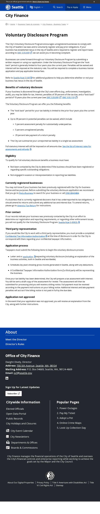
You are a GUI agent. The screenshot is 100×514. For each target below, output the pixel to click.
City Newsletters (19, 436)
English (37, 7)
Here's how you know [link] (41, 2)
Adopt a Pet (66, 418)
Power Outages (68, 408)
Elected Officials (15, 408)
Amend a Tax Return (26, 205)
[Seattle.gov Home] (6, 24)
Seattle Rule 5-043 (21, 77)
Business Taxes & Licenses (29, 24)
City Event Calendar (22, 430)
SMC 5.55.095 (53, 97)
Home (12, 24)
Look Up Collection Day (73, 427)
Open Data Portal (16, 413)
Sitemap (59, 485)
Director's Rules (14, 344)
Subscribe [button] (12, 393)
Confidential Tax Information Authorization (25, 236)
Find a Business (26, 193)
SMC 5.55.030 (23, 52)
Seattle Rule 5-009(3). (68, 222)
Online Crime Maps (70, 423)
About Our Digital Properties (21, 482)
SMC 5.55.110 (68, 97)
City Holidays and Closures (21, 423)
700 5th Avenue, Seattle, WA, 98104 (37, 365)
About (11, 332)
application (28, 256)
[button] (94, 1)
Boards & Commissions (24, 447)
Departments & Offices (24, 442)
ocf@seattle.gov (23, 373)
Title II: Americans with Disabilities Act (69, 482)
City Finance (16, 15)
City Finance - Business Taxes (54, 24)
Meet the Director (16, 339)
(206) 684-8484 (72, 193)
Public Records (14, 418)
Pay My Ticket (67, 413)
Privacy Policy (43, 482)
